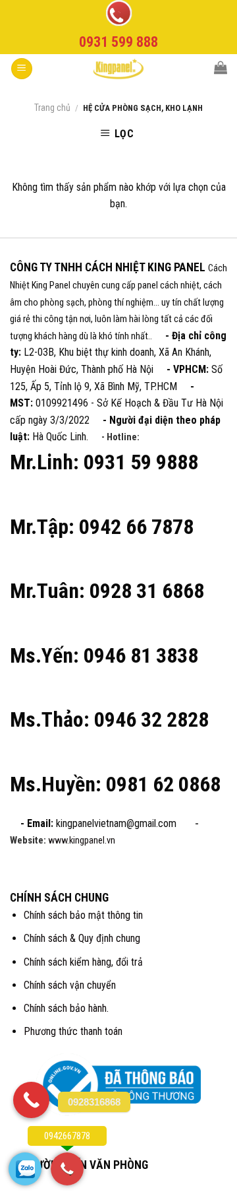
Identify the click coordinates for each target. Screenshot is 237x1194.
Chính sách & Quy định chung (82, 938)
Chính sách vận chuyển (70, 985)
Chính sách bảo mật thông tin (83, 915)
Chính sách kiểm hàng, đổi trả (83, 962)
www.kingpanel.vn (81, 840)
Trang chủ (52, 107)
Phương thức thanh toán (73, 1031)
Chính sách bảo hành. (66, 1008)
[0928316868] (31, 1100)
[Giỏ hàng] (220, 67)
